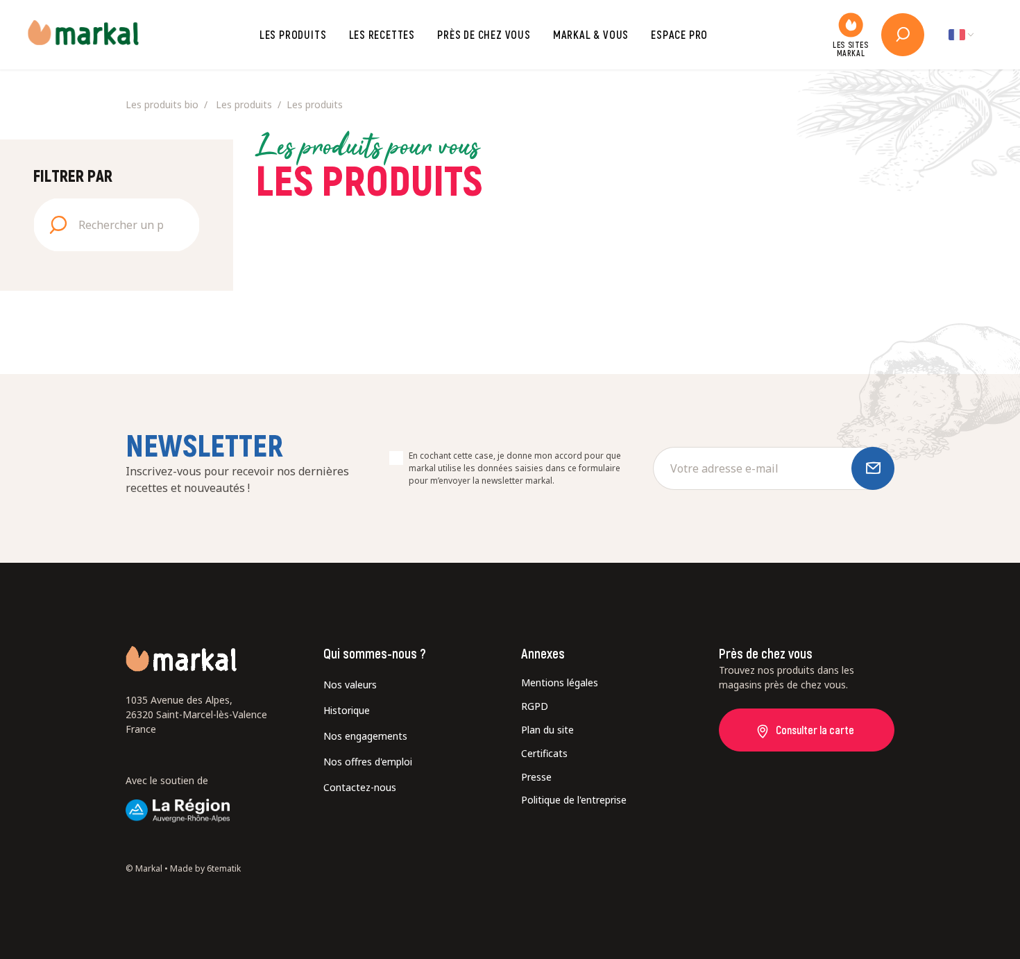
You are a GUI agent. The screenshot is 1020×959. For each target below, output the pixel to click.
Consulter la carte (815, 729)
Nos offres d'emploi (367, 761)
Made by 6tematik (205, 868)
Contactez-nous (359, 787)
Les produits (293, 34)
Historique (346, 710)
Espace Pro (679, 34)
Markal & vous (591, 34)
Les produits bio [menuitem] (162, 104)
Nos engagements (365, 735)
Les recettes (382, 34)
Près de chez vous (484, 34)
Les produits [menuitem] (244, 104)
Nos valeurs (350, 684)
